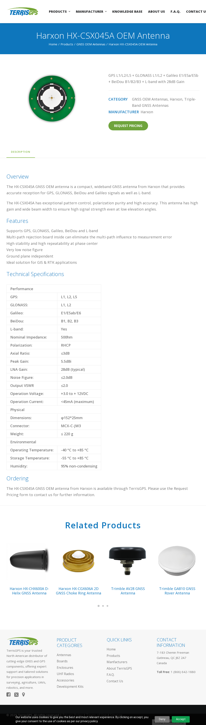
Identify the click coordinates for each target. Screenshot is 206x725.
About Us (156, 11)
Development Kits (70, 686)
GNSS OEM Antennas (90, 44)
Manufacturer (89, 11)
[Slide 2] (103, 606)
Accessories (65, 680)
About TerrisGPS (119, 668)
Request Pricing (128, 126)
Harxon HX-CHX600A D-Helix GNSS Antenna (29, 590)
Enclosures (65, 667)
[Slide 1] (98, 606)
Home (53, 44)
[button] (29, 560)
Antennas (64, 655)
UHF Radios (65, 674)
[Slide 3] (107, 606)
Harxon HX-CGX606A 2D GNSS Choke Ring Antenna (78, 590)
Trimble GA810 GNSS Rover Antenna (177, 590)
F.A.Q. (175, 11)
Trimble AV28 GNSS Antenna (128, 590)
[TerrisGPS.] (22, 11)
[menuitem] (59, 11)
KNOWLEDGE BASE (127, 11)
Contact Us (115, 681)
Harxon (176, 99)
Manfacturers (117, 662)
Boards (62, 661)
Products (58, 11)
